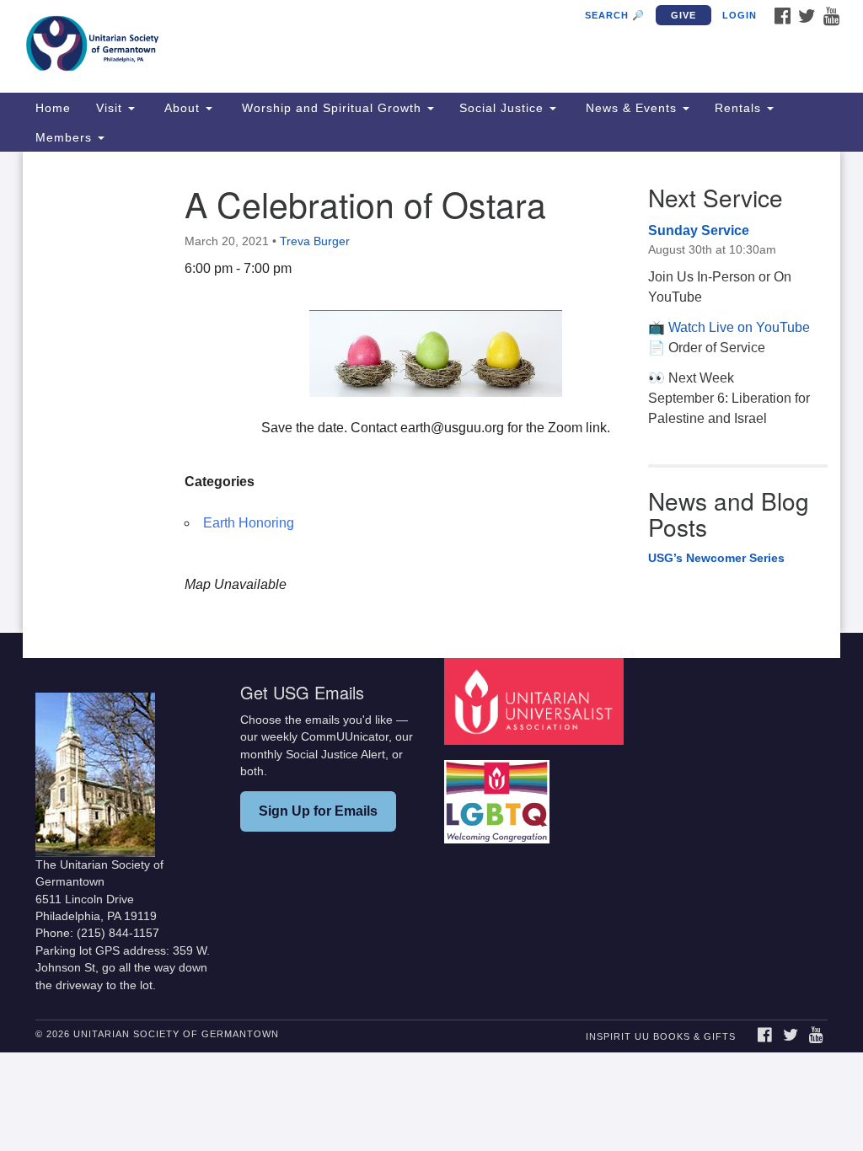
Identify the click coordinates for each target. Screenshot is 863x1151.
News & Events (631, 108)
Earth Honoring (248, 523)
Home (53, 108)
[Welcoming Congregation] (499, 793)
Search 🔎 (615, 15)
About (182, 108)
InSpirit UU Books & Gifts (661, 1036)
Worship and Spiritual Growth (332, 108)
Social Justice (503, 108)
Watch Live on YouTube (739, 327)
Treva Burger (315, 241)
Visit (111, 108)
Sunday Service (698, 230)
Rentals (740, 108)
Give (683, 15)
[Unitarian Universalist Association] (535, 700)
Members (65, 137)
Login (739, 15)
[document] (431, 392)
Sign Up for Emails (318, 811)
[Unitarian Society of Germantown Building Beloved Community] (261, 46)
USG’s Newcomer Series (716, 558)
